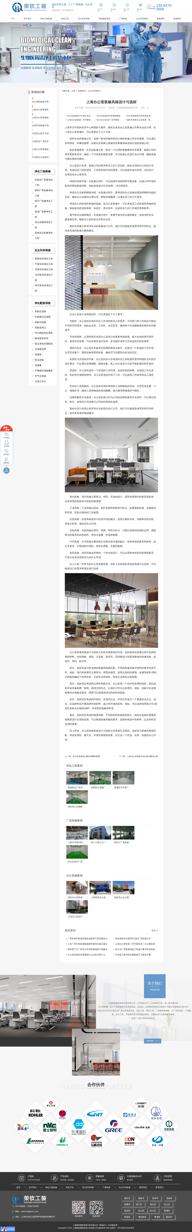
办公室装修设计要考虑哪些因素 (86, 756)
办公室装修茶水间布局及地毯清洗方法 (143, 116)
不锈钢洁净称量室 (44, 370)
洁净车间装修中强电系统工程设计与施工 (42, 125)
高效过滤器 (40, 322)
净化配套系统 (104, 18)
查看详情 (150, 1041)
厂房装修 (123, 18)
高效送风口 (40, 327)
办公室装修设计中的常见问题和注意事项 (84, 116)
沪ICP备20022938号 (125, 1228)
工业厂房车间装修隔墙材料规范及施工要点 (87, 944)
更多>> (155, 930)
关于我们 (27, 18)
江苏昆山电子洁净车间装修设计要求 (42, 133)
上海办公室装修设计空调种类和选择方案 (42, 149)
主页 (73, 91)
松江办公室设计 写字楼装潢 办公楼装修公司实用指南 (120, 120)
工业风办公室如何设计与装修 (42, 157)
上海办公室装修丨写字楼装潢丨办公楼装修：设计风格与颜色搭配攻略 (136, 944)
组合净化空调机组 (44, 343)
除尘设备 (39, 360)
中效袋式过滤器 (43, 316)
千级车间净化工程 (44, 264)
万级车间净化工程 (44, 269)
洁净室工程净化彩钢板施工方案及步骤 (133, 954)
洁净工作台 (40, 381)
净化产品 (65, 18)
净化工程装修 (46, 18)
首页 (13, 18)
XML (108, 1228)
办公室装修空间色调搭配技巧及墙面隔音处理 (116, 116)
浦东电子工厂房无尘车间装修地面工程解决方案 (89, 949)
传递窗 (38, 365)
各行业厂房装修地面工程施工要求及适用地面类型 (136, 949)
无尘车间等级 (84, 18)
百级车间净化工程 (44, 258)
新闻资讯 (143, 1187)
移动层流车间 (41, 338)
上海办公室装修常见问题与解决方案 (142, 756)
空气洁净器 (40, 376)
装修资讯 (161, 18)
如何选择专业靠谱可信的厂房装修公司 (133, 938)
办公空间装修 (142, 18)
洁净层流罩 (40, 349)
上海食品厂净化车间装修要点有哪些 (42, 141)
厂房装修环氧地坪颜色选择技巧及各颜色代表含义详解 (89, 938)
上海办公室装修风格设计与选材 (42, 117)
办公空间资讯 (94, 91)
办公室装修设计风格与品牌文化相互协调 (42, 101)
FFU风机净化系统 (44, 333)
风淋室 (38, 354)
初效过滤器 (40, 311)
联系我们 (177, 18)
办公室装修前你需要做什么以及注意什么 (86, 954)
